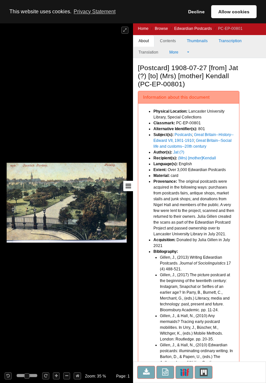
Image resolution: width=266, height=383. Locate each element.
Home (143, 28)
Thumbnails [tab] (197, 41)
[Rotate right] (45, 375)
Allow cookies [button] (233, 11)
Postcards (183, 134)
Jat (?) (178, 152)
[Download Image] (146, 372)
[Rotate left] (8, 375)
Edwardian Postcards (193, 28)
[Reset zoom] (77, 375)
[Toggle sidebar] (128, 186)
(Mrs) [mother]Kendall (197, 158)
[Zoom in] (56, 375)
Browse (161, 28)
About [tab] (144, 41)
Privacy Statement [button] (94, 11)
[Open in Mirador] (203, 372)
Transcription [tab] (230, 41)
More (174, 52)
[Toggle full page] (124, 30)
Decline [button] (196, 11)
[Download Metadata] (165, 372)
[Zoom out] (66, 375)
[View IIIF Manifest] (184, 372)
